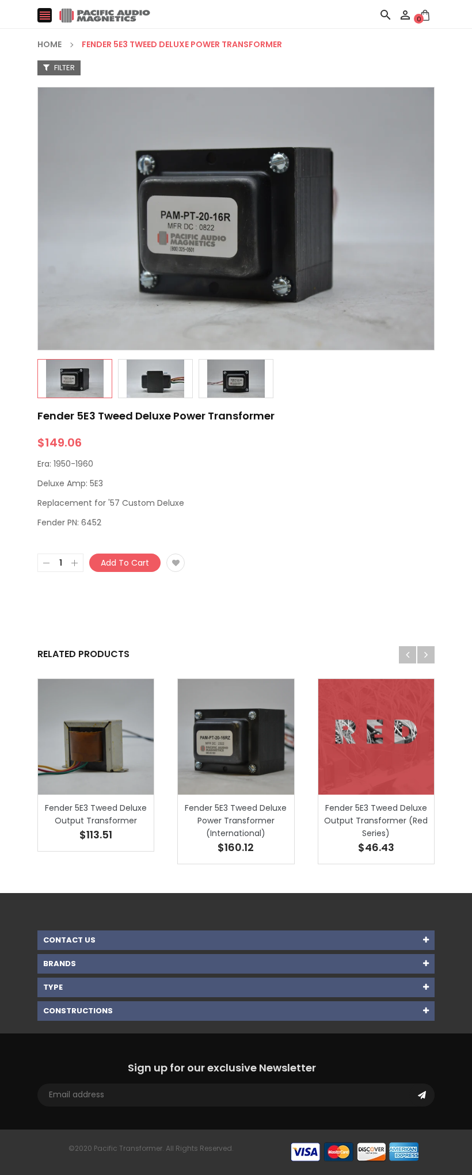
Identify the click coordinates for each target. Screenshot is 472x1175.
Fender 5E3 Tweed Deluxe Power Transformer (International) (236, 820)
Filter (63, 67)
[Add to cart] (113, 772)
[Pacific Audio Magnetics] (354, 1152)
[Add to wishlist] (175, 563)
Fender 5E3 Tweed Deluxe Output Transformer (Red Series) (376, 820)
